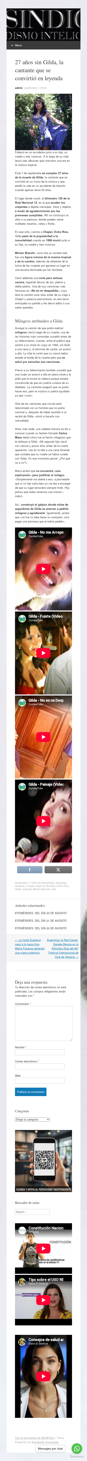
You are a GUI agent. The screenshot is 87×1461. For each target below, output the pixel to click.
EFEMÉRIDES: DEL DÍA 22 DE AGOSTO (41, 913)
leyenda (27, 889)
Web (17, 1076)
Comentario (23, 1004)
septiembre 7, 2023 (35, 87)
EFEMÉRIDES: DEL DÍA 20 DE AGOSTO (41, 928)
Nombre (20, 1047)
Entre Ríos (63, 886)
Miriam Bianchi (41, 889)
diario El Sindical (45, 886)
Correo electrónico (27, 1061)
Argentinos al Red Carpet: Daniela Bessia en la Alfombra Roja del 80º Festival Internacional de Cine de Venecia (62, 948)
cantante (20, 886)
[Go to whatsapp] (77, 1448)
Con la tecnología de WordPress (34, 1438)
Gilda (18, 889)
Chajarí (30, 886)
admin (18, 88)
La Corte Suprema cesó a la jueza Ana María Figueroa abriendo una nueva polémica (30, 946)
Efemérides (47, 882)
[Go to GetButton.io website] (77, 1456)
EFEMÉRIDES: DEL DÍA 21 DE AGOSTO (41, 921)
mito (53, 889)
